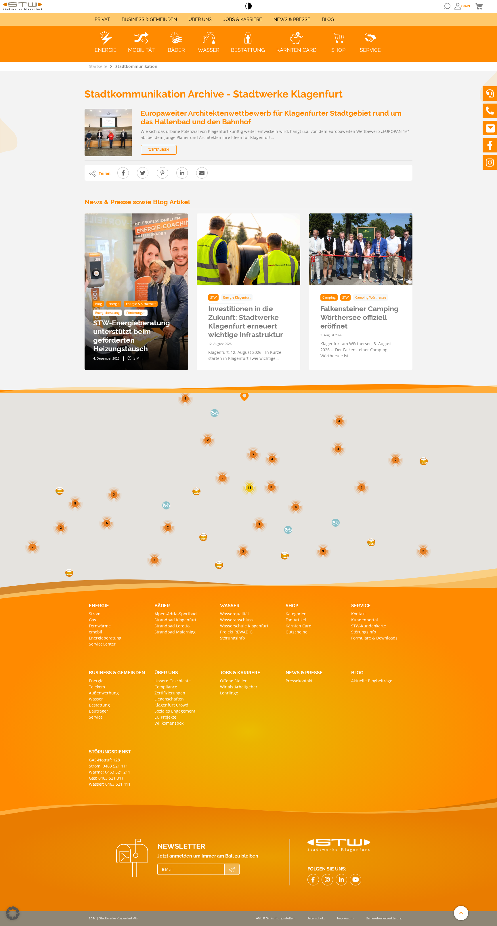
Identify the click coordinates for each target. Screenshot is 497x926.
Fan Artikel (296, 620)
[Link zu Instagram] (490, 162)
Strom (94, 613)
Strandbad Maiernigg (175, 632)
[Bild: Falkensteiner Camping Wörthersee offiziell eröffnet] (360, 249)
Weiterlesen (158, 149)
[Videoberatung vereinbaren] (490, 93)
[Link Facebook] (313, 879)
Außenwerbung (104, 693)
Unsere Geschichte (172, 680)
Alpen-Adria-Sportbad (175, 613)
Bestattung (99, 705)
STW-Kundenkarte (368, 626)
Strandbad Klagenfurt (175, 620)
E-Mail (167, 869)
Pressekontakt (299, 680)
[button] (371, 542)
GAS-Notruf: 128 (104, 760)
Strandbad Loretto (172, 626)
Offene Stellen (234, 680)
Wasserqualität (234, 613)
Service (96, 717)
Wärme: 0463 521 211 (109, 772)
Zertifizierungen (169, 693)
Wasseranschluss (236, 620)
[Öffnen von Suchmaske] (447, 6)
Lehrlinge (229, 693)
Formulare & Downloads (374, 638)
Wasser (96, 699)
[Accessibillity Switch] (248, 6)
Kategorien (296, 613)
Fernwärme (100, 626)
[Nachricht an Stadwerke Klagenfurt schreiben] (490, 128)
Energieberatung (105, 638)
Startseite (98, 66)
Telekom (97, 687)
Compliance (165, 687)
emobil (95, 632)
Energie (96, 680)
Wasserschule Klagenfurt (244, 626)
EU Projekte (165, 717)
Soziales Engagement (174, 711)
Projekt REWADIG (236, 632)
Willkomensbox (168, 723)
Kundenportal (364, 620)
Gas (92, 620)
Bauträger (98, 711)
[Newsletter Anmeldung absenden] (232, 869)
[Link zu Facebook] (490, 145)
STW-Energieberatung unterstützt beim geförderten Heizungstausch (131, 335)
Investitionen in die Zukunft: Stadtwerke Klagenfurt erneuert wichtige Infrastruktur (245, 321)
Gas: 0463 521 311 (106, 778)
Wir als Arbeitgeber (238, 687)
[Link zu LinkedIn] (341, 879)
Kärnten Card (298, 626)
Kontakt (358, 613)
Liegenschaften (169, 699)
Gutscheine (296, 632)
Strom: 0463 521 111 (108, 766)
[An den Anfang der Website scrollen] (461, 913)
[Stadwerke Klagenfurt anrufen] (490, 111)
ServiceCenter (102, 644)
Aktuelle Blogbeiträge (371, 680)
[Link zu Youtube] (355, 879)
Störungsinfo (232, 638)
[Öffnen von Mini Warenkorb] (479, 6)
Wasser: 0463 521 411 (110, 784)
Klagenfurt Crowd (171, 705)
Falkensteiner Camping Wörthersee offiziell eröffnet (359, 317)
